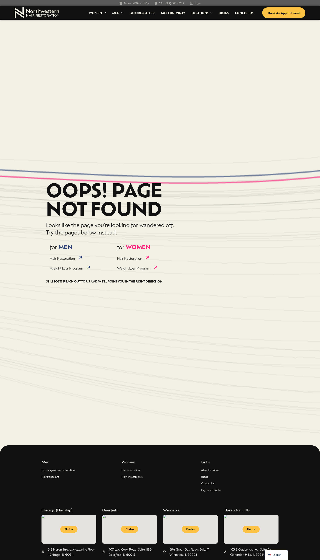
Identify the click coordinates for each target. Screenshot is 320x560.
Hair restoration (130, 470)
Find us (69, 529)
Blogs (224, 13)
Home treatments (132, 476)
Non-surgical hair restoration (58, 470)
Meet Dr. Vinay (173, 13)
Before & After (142, 13)
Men (115, 13)
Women (95, 13)
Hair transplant (50, 476)
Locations (200, 13)
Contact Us (244, 13)
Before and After (211, 490)
